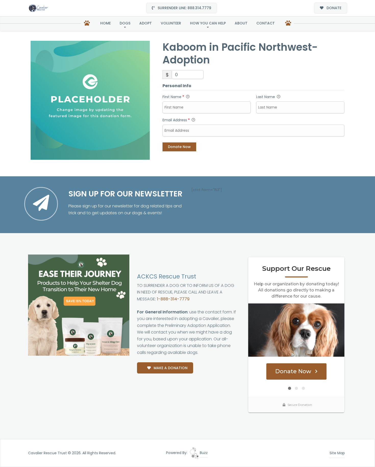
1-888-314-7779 (173, 299)
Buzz (203, 452)
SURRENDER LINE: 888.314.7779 (184, 7)
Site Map (337, 453)
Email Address (176, 120)
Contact (265, 23)
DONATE (333, 7)
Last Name (266, 96)
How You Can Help (208, 23)
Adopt (145, 23)
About (241, 23)
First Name (173, 96)
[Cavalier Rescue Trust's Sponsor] (78, 305)
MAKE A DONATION (170, 367)
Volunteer (171, 23)
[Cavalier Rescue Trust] (38, 8)
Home (105, 23)
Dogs (125, 23)
